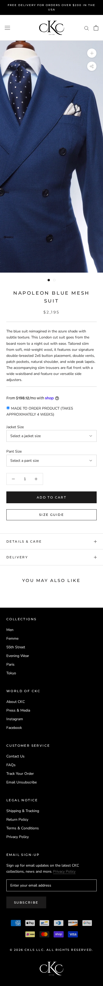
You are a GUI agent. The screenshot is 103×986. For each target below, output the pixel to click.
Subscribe (26, 902)
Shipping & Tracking (22, 810)
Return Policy (17, 819)
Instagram (14, 719)
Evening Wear (17, 655)
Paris (10, 664)
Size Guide (51, 515)
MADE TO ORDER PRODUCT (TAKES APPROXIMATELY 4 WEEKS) (39, 411)
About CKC (15, 701)
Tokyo (11, 673)
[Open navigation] (7, 28)
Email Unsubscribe (21, 782)
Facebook (14, 727)
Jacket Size (15, 427)
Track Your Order (20, 773)
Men (9, 629)
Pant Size (14, 451)
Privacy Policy (17, 836)
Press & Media (18, 710)
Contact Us (15, 756)
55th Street (15, 647)
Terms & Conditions (22, 828)
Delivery (17, 557)
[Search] (86, 28)
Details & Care (24, 541)
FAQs (11, 764)
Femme (12, 638)
